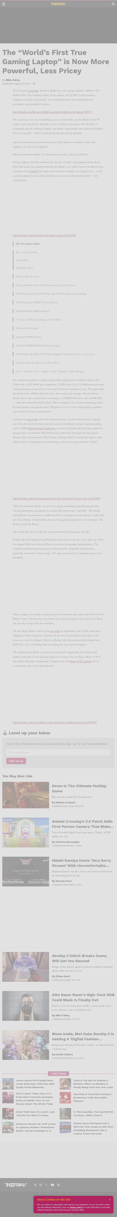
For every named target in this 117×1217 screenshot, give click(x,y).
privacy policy (76, 1207)
